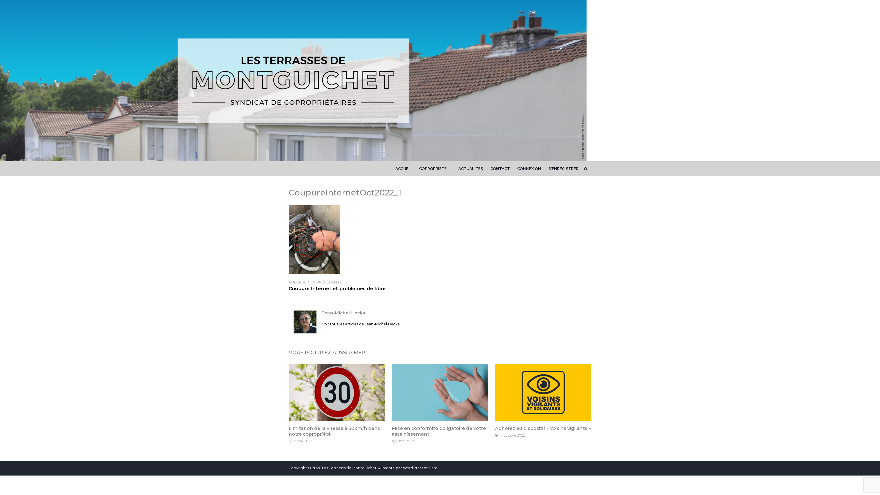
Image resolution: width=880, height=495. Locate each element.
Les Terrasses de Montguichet (349, 468)
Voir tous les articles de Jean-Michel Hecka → (363, 324)
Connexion (529, 169)
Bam (433, 468)
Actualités (470, 169)
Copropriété (433, 169)
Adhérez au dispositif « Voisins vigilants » (543, 428)
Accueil (403, 169)
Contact (500, 169)
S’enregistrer (563, 169)
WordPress (413, 468)
